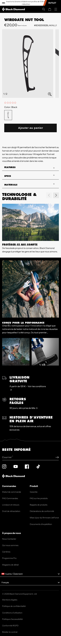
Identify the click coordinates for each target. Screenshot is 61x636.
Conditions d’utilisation (12, 612)
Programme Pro (9, 558)
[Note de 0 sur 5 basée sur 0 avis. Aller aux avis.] (11, 103)
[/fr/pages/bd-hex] (3, 3)
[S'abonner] (57, 457)
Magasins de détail (10, 564)
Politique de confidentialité (14, 606)
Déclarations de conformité (42, 511)
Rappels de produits (38, 504)
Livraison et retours (10, 504)
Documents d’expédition (41, 524)
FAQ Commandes (10, 498)
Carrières (6, 551)
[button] (44, 9)
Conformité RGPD (10, 625)
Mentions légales (9, 599)
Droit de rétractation (11, 511)
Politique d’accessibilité (12, 619)
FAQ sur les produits (39, 498)
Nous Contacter (9, 539)
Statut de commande (11, 492)
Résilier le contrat (9, 632)
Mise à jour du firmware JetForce (44, 517)
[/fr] (14, 9)
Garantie (33, 492)
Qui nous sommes (10, 545)
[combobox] (30, 574)
